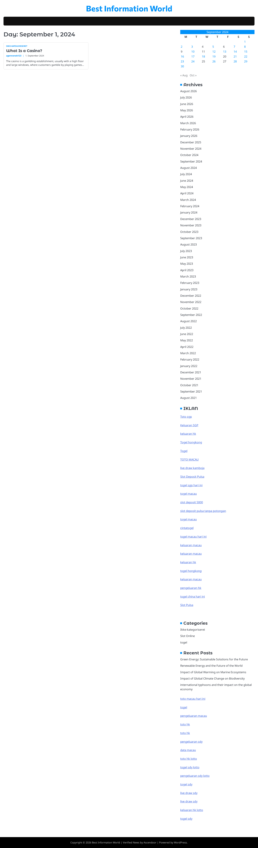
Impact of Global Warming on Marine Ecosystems (213, 672)
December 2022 (190, 296)
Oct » (193, 75)
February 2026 (189, 129)
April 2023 (186, 270)
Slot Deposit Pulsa (192, 477)
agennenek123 (13, 55)
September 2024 (191, 161)
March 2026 (188, 123)
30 (182, 66)
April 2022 (186, 347)
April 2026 (186, 117)
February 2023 (189, 283)
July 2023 (186, 251)
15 (245, 51)
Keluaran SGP (189, 425)
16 (182, 56)
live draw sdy (188, 793)
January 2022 (188, 366)
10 (192, 51)
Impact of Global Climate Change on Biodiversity (212, 678)
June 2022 (186, 334)
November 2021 (190, 379)
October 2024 (189, 155)
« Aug (184, 75)
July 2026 (186, 97)
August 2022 (188, 321)
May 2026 (186, 110)
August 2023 (188, 244)
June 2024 (186, 181)
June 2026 (186, 104)
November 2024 (190, 149)
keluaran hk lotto (191, 810)
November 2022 (190, 302)
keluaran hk (188, 434)
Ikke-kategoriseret (16, 46)
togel (183, 642)
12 (214, 51)
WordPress (180, 842)
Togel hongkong (191, 442)
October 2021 (189, 385)
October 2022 (189, 308)
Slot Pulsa (186, 605)
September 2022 (191, 315)
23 (182, 61)
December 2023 (190, 219)
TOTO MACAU (189, 459)
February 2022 (189, 359)
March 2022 (188, 353)
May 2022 (186, 340)
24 (192, 61)
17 (192, 56)
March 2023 (188, 276)
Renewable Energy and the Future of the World (211, 666)
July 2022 (186, 328)
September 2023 (191, 238)
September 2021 (191, 391)
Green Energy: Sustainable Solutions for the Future (214, 659)
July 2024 (186, 174)
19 (214, 56)
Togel (183, 451)
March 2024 (188, 200)
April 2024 (186, 193)
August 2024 (188, 168)
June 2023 (186, 257)
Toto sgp (186, 417)
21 (235, 56)
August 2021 (188, 398)
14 (235, 51)
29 (245, 61)
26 (214, 61)
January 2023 (188, 289)
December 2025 (190, 142)
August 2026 (188, 91)
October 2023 (189, 232)
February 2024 (189, 206)
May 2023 (186, 264)
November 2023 (190, 225)
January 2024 (188, 212)
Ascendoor (150, 842)
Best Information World (129, 8)
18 (203, 56)
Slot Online (187, 636)
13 (224, 51)
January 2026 (188, 136)
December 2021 (190, 372)
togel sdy (186, 819)
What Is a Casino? (24, 51)
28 (235, 61)
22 (245, 56)
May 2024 (186, 187)
